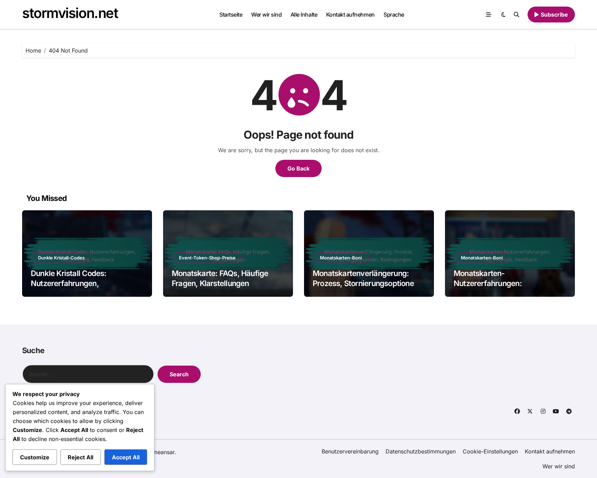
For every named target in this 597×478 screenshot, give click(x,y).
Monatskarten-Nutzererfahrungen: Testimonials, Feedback (494, 283)
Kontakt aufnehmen (350, 14)
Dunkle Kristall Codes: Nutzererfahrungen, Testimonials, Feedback (71, 283)
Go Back (298, 168)
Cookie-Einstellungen (490, 451)
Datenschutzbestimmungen (421, 451)
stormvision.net (70, 12)
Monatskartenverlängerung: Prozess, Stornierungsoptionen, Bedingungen (366, 283)
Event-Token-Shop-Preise (207, 257)
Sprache (393, 14)
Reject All (80, 457)
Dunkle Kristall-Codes (61, 257)
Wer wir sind (266, 14)
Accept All (126, 457)
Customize (34, 457)
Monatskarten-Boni (341, 257)
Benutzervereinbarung (350, 451)
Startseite (230, 14)
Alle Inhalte (304, 14)
